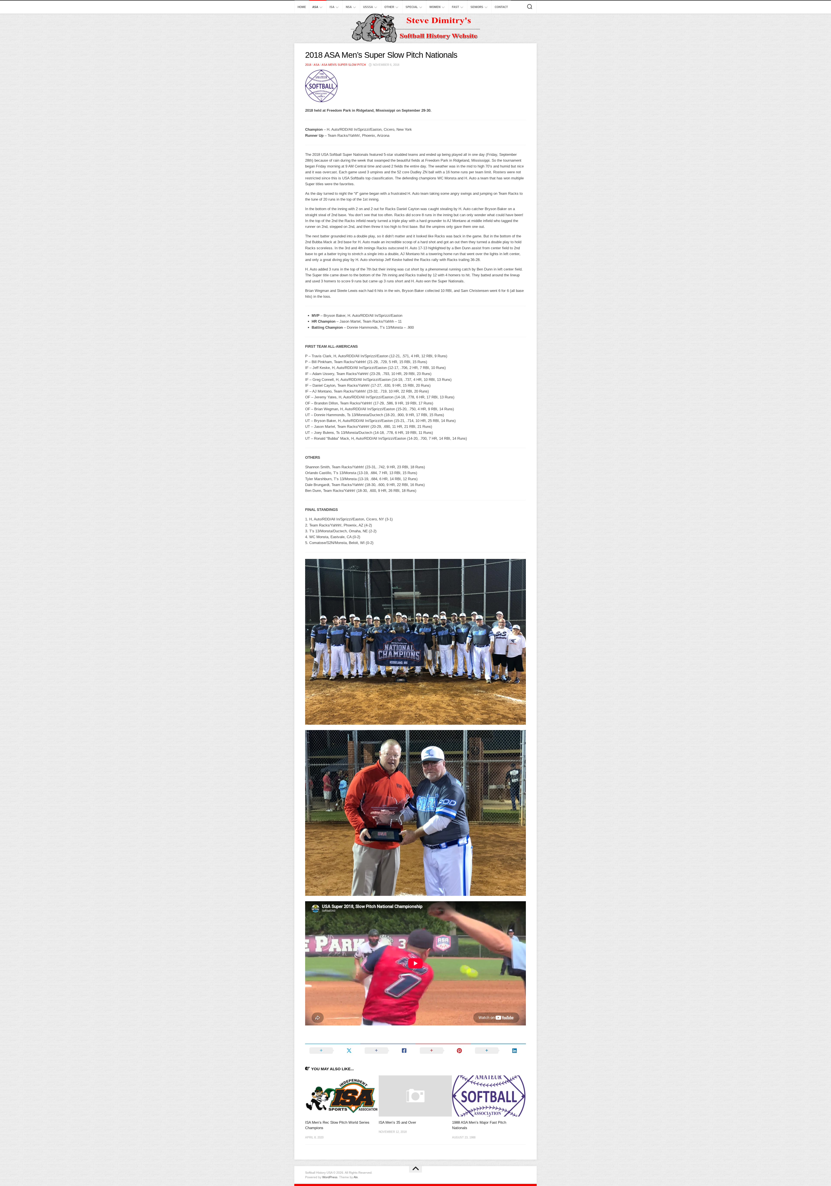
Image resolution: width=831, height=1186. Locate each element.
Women (434, 7)
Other (389, 7)
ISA (332, 7)
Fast (455, 7)
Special (412, 7)
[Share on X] (332, 1050)
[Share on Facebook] (388, 1050)
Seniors (476, 7)
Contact (501, 7)
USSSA (368, 7)
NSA (349, 7)
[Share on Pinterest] (443, 1050)
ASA (315, 7)
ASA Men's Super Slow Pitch (344, 64)
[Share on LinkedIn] (498, 1050)
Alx (356, 1177)
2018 (308, 64)
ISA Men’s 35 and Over (397, 1122)
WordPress (329, 1177)
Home (302, 7)
